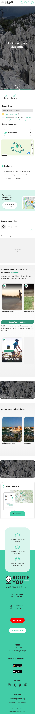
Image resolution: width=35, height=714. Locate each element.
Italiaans (20, 120)
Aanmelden (18, 630)
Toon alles (14, 272)
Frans (14, 120)
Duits (4, 120)
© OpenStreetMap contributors (27, 155)
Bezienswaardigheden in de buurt (15, 175)
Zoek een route (20, 607)
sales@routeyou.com (18, 702)
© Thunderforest (16, 155)
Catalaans (28, 117)
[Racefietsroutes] (12, 297)
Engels (9, 120)
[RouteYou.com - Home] (9, 2)
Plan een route (19, 595)
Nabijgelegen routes (9, 205)
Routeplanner (17, 514)
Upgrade (17, 620)
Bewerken (14, 98)
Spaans (27, 120)
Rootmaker (6, 87)
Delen (6, 98)
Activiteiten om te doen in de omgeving (17, 171)
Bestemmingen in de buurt (13, 178)
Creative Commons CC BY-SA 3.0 (16, 397)
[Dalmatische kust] (12, 429)
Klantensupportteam (18, 712)
